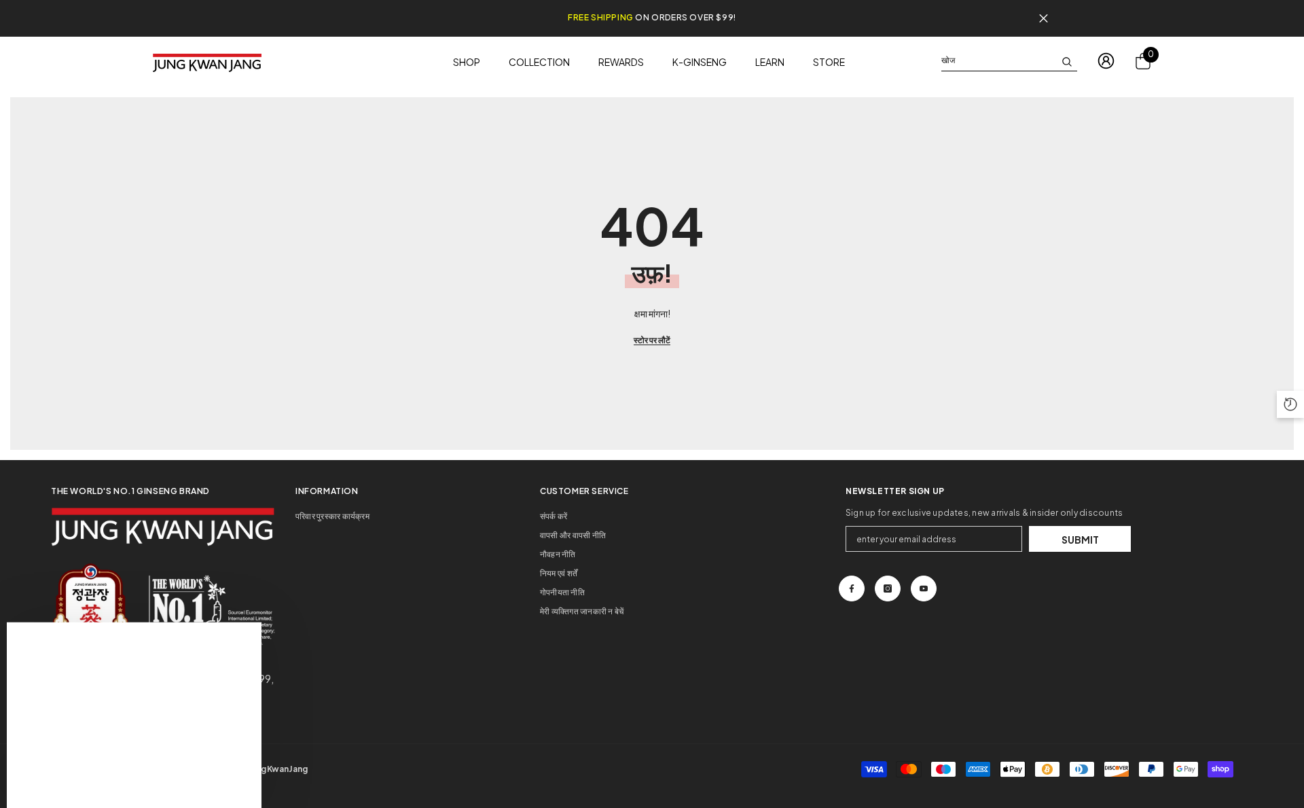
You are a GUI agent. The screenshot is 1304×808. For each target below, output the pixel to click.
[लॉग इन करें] (1106, 61)
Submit (1080, 539)
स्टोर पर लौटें (652, 340)
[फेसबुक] (852, 588)
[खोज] (1009, 60)
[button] (1290, 404)
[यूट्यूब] (924, 588)
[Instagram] (888, 588)
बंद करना (1043, 18)
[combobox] (998, 60)
